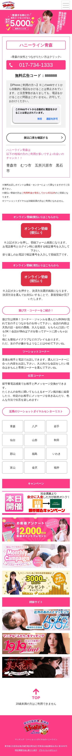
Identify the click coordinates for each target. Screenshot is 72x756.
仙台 (12, 440)
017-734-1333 (36, 65)
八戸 (34, 426)
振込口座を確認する (36, 137)
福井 (56, 467)
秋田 (56, 440)
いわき (57, 453)
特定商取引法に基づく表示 (26, 750)
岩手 (56, 426)
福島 (34, 453)
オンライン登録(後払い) (36, 230)
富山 (12, 467)
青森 (12, 426)
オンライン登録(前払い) (36, 279)
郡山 (12, 453)
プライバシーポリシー (48, 750)
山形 (34, 440)
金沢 (34, 467)
